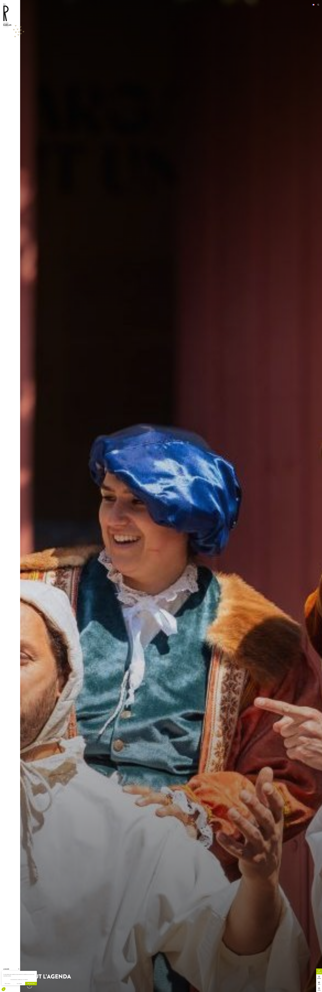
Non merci (7, 983)
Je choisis (19, 983)
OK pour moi (31, 983)
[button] (4, 989)
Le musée (6, 969)
